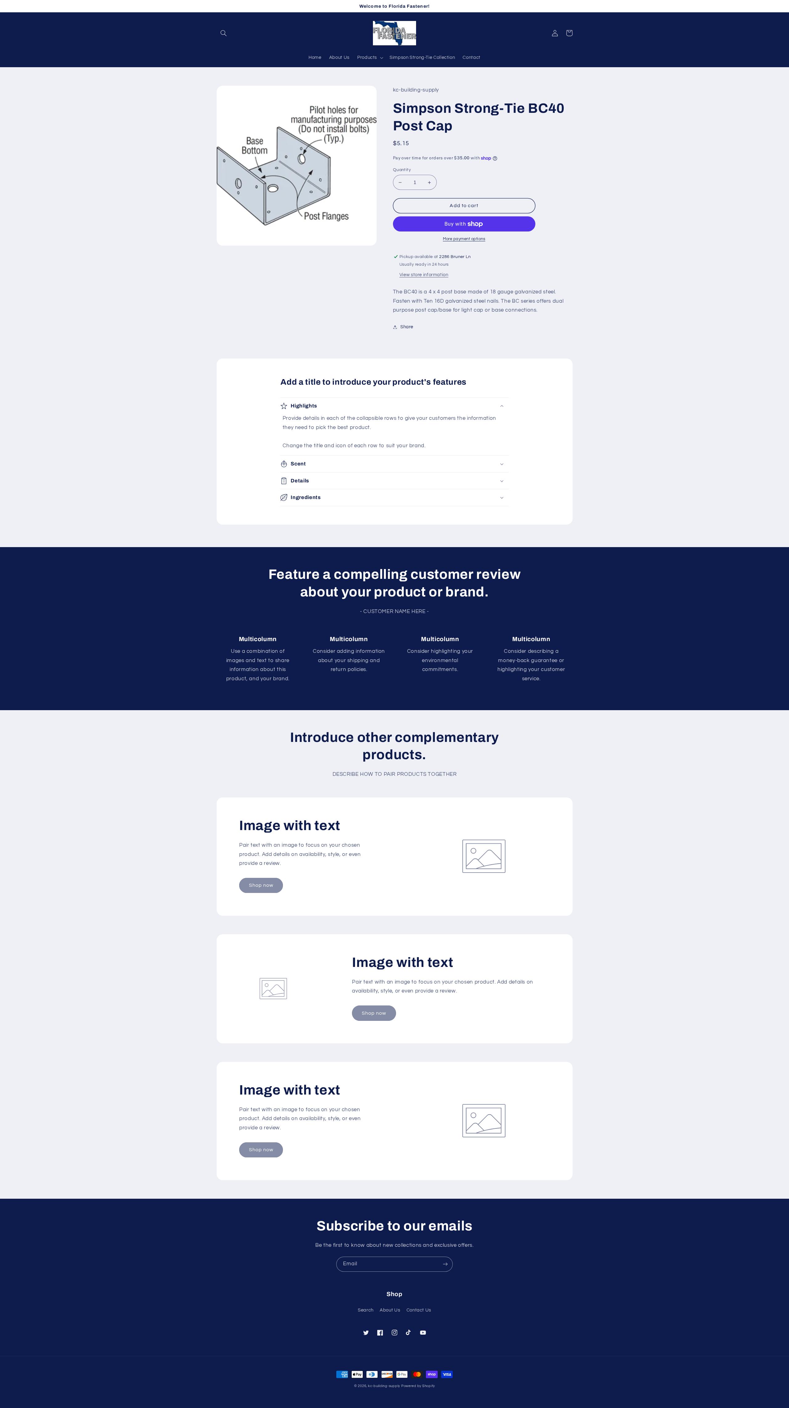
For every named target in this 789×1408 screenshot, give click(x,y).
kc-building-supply (384, 1386)
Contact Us (419, 1310)
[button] (224, 33)
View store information (423, 274)
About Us (390, 1310)
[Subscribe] (445, 1264)
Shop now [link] (261, 885)
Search (366, 1310)
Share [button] (406, 327)
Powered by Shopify (418, 1386)
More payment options (464, 239)
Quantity (402, 170)
